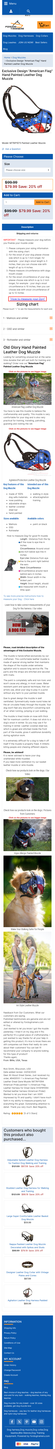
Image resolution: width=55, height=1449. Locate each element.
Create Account (11, 1375)
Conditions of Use (12, 1343)
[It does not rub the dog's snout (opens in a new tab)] (27, 891)
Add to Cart (42, 202)
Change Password (12, 1370)
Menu (12, 3)
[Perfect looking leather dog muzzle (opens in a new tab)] (27, 454)
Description (27, 227)
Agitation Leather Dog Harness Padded (27, 1300)
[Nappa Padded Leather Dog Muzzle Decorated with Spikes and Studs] (27, 1236)
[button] (27, 623)
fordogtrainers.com (40, 1436)
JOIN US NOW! (25, 42)
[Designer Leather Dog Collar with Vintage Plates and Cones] (27, 1264)
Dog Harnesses (26, 35)
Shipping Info (10, 1328)
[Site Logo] (14, 24)
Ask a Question (12, 149)
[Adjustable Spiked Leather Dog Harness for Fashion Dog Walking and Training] (27, 1152)
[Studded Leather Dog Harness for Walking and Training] (27, 1180)
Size (7, 164)
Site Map (8, 1348)
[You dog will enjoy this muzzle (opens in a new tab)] (27, 835)
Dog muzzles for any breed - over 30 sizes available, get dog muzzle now (23, 1404)
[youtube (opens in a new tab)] (34, 1421)
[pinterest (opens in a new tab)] (26, 1421)
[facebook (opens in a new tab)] (12, 1421)
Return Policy (10, 1338)
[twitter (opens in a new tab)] (19, 1421)
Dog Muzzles (9, 35)
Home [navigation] (7, 57)
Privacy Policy (10, 1333)
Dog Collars (42, 35)
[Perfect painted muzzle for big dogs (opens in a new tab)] (27, 967)
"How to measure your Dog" (27, 298)
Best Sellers (41, 42)
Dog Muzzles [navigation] (19, 57)
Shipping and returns (27, 233)
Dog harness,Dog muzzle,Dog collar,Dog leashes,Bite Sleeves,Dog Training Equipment (26, 1432)
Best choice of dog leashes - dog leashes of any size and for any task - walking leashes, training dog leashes (27, 1395)
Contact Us (9, 1353)
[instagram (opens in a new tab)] (41, 1421)
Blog (5, 49)
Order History (10, 1365)
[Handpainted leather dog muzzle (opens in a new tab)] (27, 388)
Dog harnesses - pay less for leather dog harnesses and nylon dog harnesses (27, 1412)
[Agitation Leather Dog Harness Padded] (27, 1292)
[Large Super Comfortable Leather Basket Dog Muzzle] (27, 1208)
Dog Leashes (9, 42)
